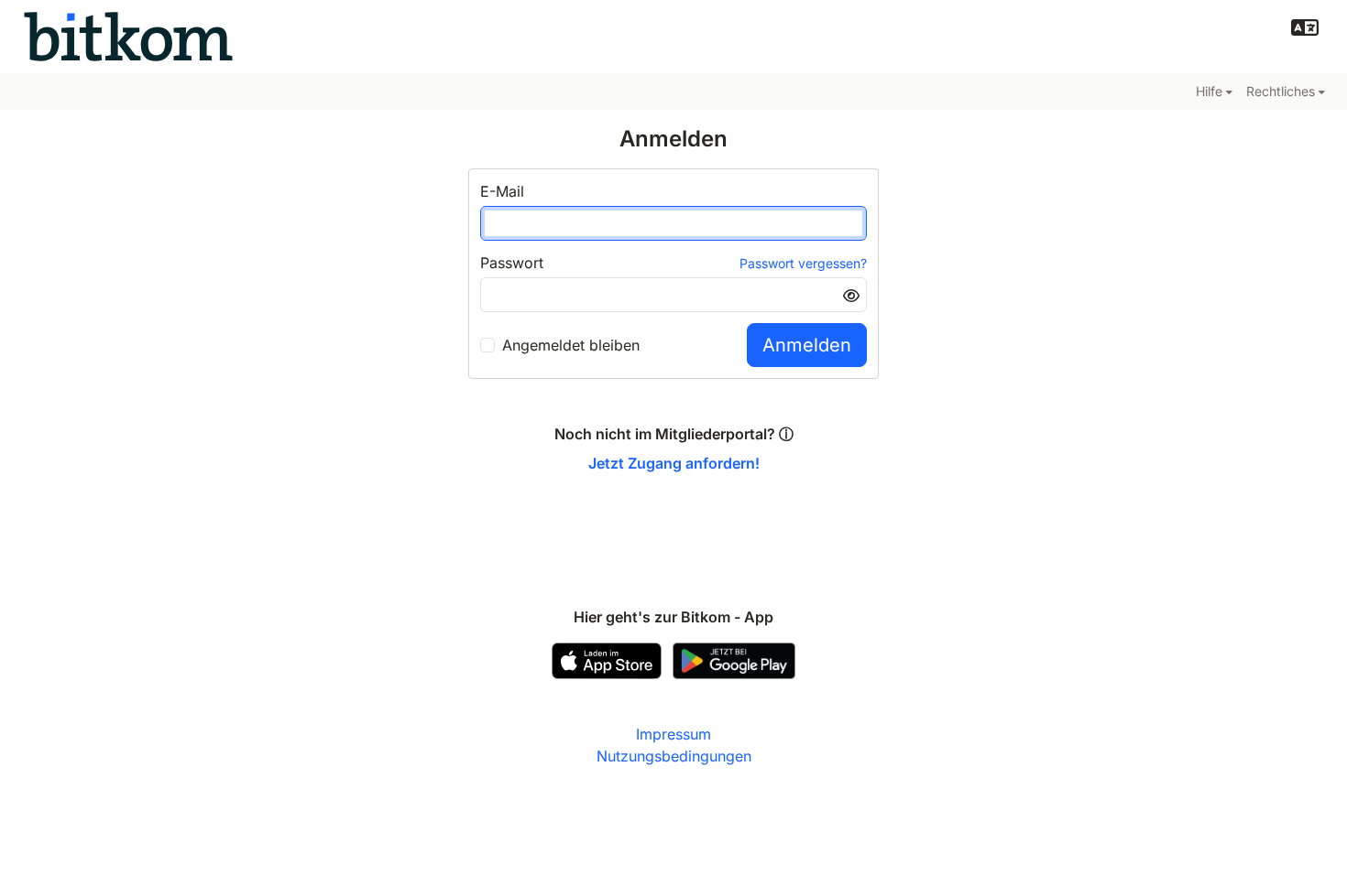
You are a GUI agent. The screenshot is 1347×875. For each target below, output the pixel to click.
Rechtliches (1280, 91)
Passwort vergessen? (803, 263)
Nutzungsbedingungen (674, 756)
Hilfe (1209, 91)
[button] (1304, 27)
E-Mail (502, 191)
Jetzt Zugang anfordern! (674, 463)
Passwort (511, 263)
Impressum (673, 734)
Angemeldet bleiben (571, 345)
